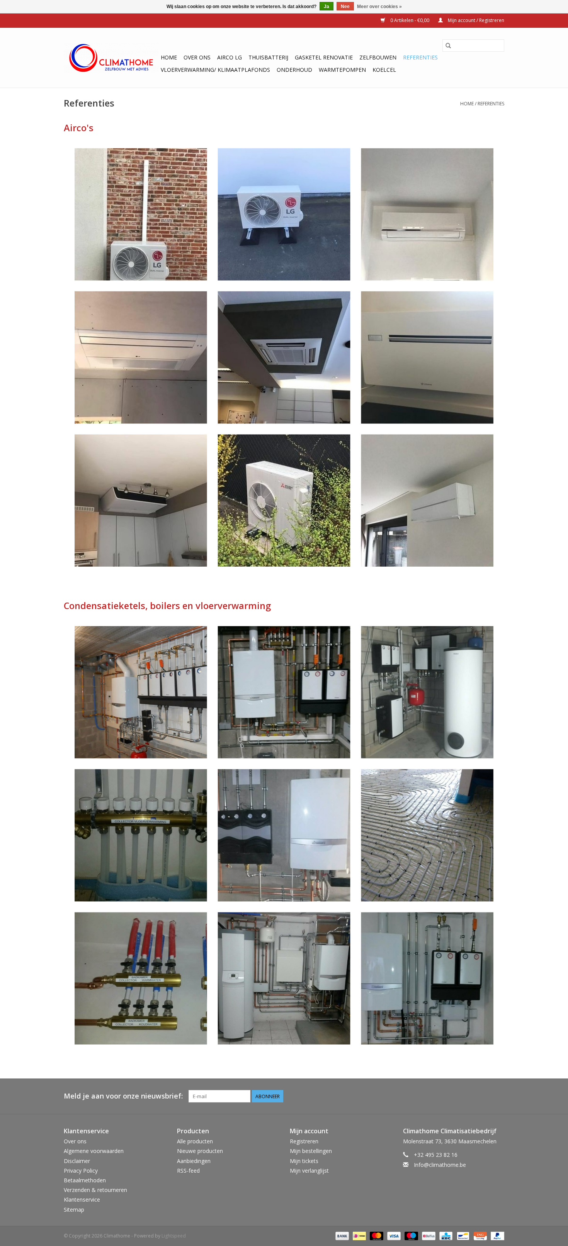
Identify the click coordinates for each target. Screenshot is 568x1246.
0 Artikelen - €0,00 (409, 20)
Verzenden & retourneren (95, 1190)
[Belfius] (427, 1235)
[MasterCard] (375, 1235)
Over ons (197, 57)
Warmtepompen (342, 69)
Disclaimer (77, 1161)
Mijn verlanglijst (309, 1170)
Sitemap (74, 1209)
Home (169, 57)
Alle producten (195, 1141)
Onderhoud (294, 69)
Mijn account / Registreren (475, 20)
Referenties (420, 57)
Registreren (304, 1141)
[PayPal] (496, 1235)
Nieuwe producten (200, 1151)
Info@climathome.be (440, 1164)
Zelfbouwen (377, 57)
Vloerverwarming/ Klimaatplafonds (215, 69)
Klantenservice (82, 1199)
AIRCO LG (229, 57)
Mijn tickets (304, 1161)
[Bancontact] (462, 1235)
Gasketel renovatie (324, 57)
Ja (326, 6)
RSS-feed (188, 1170)
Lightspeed (174, 1235)
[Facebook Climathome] (498, 1096)
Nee (345, 6)
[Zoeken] (448, 45)
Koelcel (384, 69)
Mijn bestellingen (311, 1151)
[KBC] (445, 1235)
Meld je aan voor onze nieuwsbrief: (123, 1096)
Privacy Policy (81, 1170)
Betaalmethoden (85, 1180)
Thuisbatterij (268, 57)
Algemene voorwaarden (94, 1151)
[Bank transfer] (341, 1235)
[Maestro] (410, 1235)
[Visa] (393, 1235)
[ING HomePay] (479, 1235)
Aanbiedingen (194, 1161)
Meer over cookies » (379, 6)
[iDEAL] (358, 1235)
